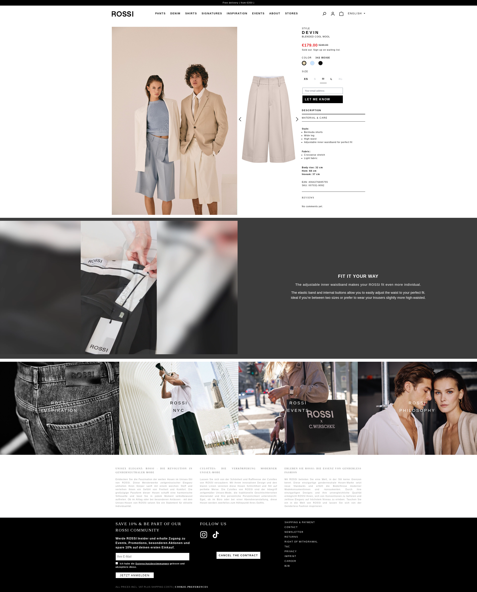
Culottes (232, 489)
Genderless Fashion (296, 506)
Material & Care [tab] (314, 118)
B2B (287, 566)
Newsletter (294, 532)
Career (290, 561)
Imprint (290, 556)
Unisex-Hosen (124, 503)
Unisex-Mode (224, 492)
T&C (287, 546)
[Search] (324, 13)
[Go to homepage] (122, 13)
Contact (291, 527)
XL (342, 80)
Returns (291, 537)
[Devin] (268, 119)
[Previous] (240, 119)
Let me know (317, 99)
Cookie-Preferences (191, 587)
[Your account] (332, 13)
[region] (268, 119)
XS (306, 78)
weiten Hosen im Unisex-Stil (175, 479)
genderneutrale (327, 482)
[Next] (297, 119)
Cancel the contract (238, 555)
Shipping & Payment (300, 522)
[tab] (333, 110)
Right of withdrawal (301, 541)
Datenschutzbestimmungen (152, 563)
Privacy (291, 551)
